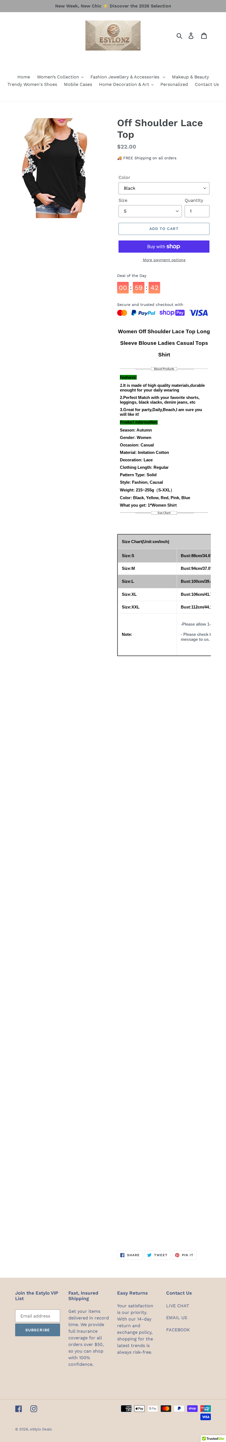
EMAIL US (176, 1317)
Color (124, 177)
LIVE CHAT (177, 1305)
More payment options (164, 260)
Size (123, 200)
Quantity (194, 200)
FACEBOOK (178, 1329)
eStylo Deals (41, 1429)
